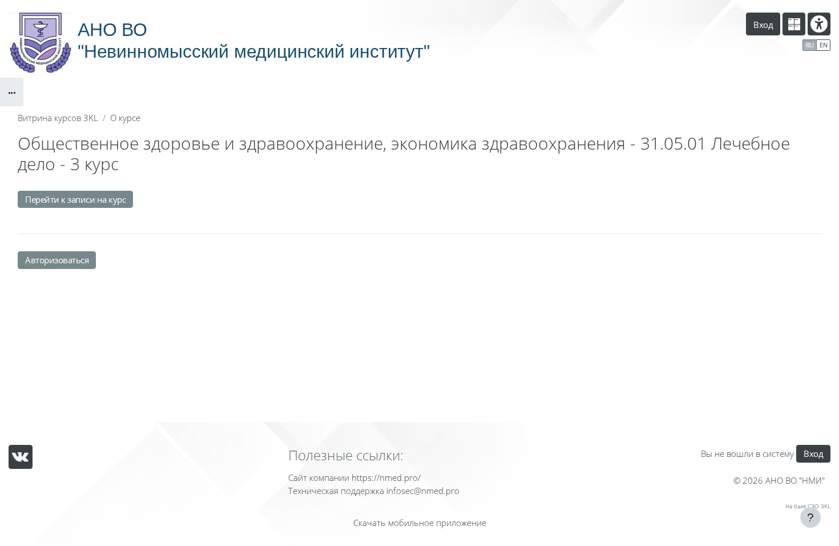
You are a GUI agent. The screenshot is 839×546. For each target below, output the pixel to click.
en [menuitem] (823, 45)
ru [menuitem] (810, 45)
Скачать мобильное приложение (419, 522)
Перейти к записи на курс (75, 199)
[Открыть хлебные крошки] (11, 92)
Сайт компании (318, 477)
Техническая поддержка (336, 490)
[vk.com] (21, 457)
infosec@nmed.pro (422, 490)
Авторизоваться (56, 260)
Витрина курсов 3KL (58, 117)
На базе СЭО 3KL (807, 506)
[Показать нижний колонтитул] (810, 517)
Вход (763, 24)
